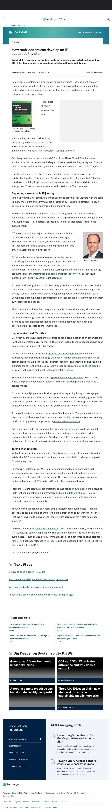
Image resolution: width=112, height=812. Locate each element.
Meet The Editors (37, 793)
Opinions (13, 807)
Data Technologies (17, 753)
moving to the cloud (87, 365)
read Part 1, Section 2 (46, 528)
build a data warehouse (73, 493)
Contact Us (50, 793)
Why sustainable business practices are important (36, 587)
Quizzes (34, 807)
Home (5, 25)
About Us (6, 793)
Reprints (17, 802)
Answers (26, 802)
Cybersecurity (15, 746)
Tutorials (48, 807)
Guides (5, 807)
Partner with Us (73, 793)
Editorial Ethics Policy (20, 793)
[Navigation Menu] (3, 19)
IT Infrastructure (17, 766)
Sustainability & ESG (18, 25)
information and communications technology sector (61, 273)
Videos (55, 807)
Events (54, 802)
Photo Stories (24, 807)
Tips (40, 807)
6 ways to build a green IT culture (27, 571)
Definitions (36, 802)
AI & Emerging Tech (17, 739)
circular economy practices (68, 377)
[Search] (108, 19)
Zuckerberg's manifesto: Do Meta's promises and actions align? (75, 738)
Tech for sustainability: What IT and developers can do (38, 579)
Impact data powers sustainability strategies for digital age (41, 594)
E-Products (46, 802)
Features (63, 802)
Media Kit (84, 793)
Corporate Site (8, 796)
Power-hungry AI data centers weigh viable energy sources (76, 762)
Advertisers (60, 793)
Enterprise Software (18, 759)
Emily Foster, (19, 72)
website (79, 469)
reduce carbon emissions (66, 421)
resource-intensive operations (64, 353)
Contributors (7, 802)
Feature (16, 42)
